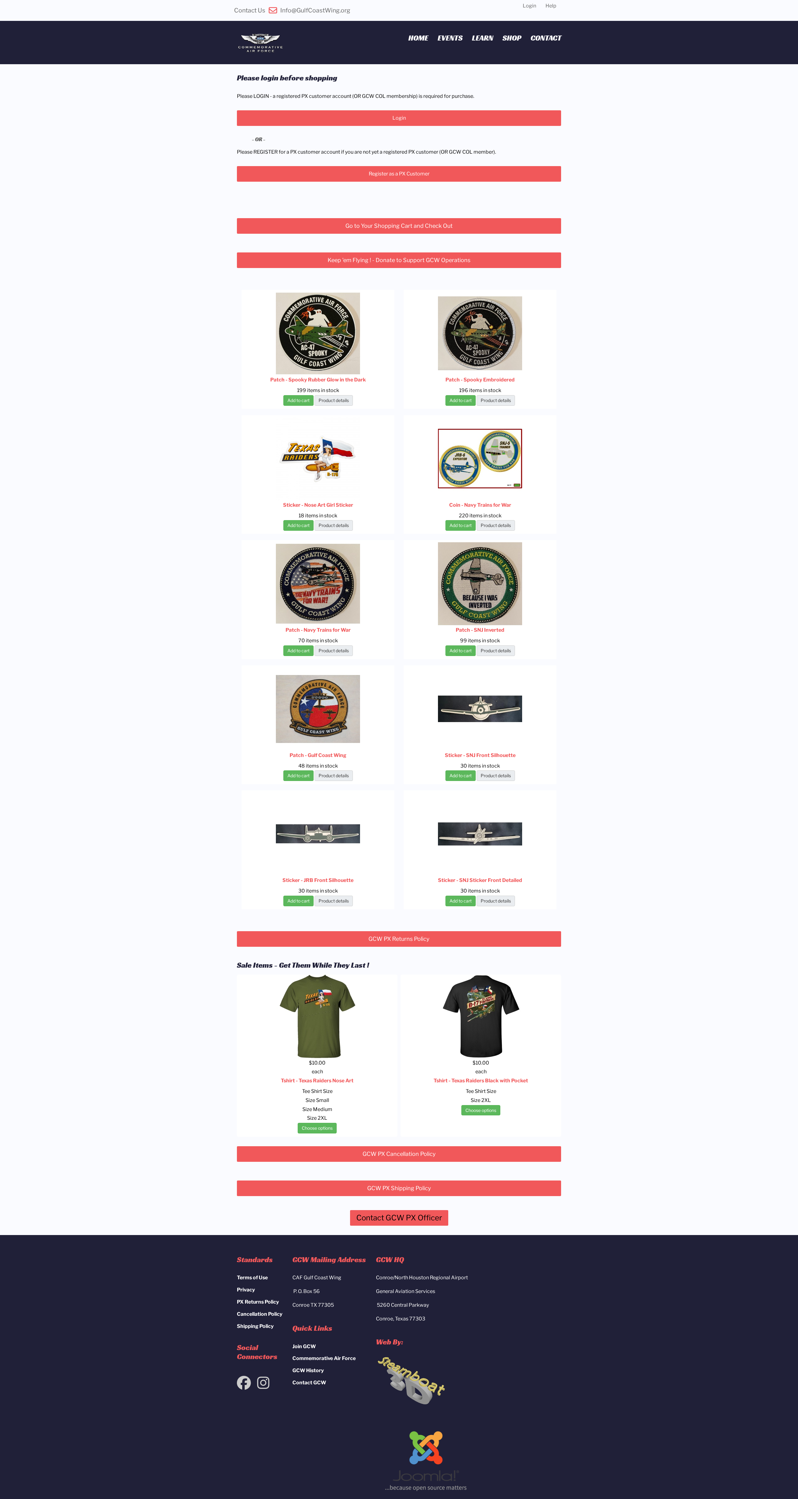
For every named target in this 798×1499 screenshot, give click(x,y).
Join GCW (304, 1346)
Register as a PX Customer (399, 174)
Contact (546, 38)
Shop (511, 38)
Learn (482, 38)
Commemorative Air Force (324, 1358)
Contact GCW (309, 1383)
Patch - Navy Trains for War (318, 630)
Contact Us (249, 10)
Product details (334, 400)
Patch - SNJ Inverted (480, 630)
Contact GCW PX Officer (399, 1217)
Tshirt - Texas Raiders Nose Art (317, 1081)
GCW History (308, 1370)
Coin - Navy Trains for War (480, 505)
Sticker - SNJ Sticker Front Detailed (480, 880)
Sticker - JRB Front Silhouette (317, 880)
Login (529, 6)
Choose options (317, 1128)
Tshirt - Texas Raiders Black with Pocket (481, 1081)
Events (450, 38)
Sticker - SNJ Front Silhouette (480, 755)
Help (551, 6)
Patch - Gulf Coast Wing (318, 755)
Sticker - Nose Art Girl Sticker (318, 505)
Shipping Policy (255, 1326)
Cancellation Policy (259, 1314)
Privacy (246, 1290)
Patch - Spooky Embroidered (480, 380)
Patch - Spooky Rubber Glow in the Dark (318, 380)
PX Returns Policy (258, 1302)
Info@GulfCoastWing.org (315, 10)
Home (418, 38)
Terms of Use (252, 1278)
